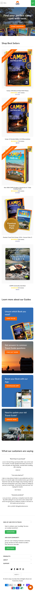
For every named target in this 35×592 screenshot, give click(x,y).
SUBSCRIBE (11, 532)
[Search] (29, 3)
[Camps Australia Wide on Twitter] (11, 569)
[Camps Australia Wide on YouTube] (17, 569)
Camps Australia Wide (14, 579)
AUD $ (16, 574)
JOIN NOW (10, 548)
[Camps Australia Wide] (17, 3)
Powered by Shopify (17, 581)
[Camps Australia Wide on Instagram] (23, 569)
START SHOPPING (17, 27)
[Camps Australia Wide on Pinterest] (20, 569)
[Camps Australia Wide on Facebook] (14, 569)
